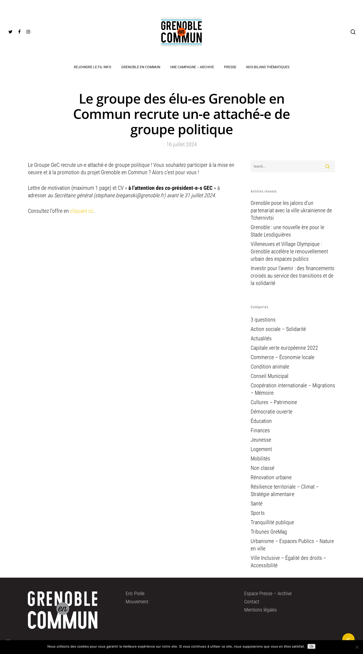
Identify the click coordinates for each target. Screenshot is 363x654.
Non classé (262, 468)
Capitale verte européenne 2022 (284, 348)
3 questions (263, 320)
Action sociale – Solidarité (278, 329)
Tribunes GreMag (269, 532)
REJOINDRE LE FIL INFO (92, 67)
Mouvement (137, 602)
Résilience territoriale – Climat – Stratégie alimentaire (285, 490)
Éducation (261, 421)
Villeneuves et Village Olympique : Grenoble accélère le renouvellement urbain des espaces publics (289, 251)
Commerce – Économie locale (282, 357)
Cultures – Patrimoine (274, 402)
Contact (251, 602)
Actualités (261, 338)
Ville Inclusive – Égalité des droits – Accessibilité (288, 561)
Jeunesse (261, 440)
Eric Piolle (135, 593)
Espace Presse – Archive (268, 593)
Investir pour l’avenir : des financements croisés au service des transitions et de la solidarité (292, 275)
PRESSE (230, 67)
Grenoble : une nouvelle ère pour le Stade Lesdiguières (287, 231)
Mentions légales (260, 610)
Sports (258, 513)
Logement (261, 449)
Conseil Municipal (269, 376)
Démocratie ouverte (271, 412)
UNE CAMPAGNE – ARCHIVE (192, 67)
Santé (256, 504)
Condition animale (270, 367)
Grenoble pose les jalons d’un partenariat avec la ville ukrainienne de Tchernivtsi (291, 210)
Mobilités (260, 459)
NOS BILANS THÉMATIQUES (267, 67)
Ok (311, 646)
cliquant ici (81, 211)
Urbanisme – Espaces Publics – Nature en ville (292, 545)
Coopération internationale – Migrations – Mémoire (293, 389)
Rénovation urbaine (271, 477)
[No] (356, 647)
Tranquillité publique (272, 522)
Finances (260, 430)
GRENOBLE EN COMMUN (140, 67)
